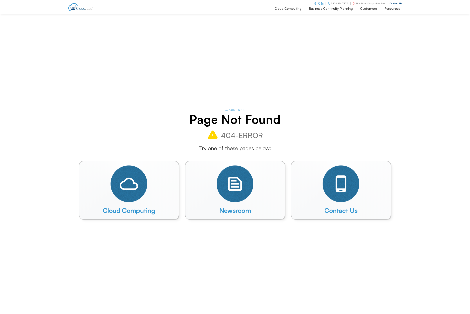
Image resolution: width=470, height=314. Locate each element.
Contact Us (395, 3)
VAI (226, 109)
